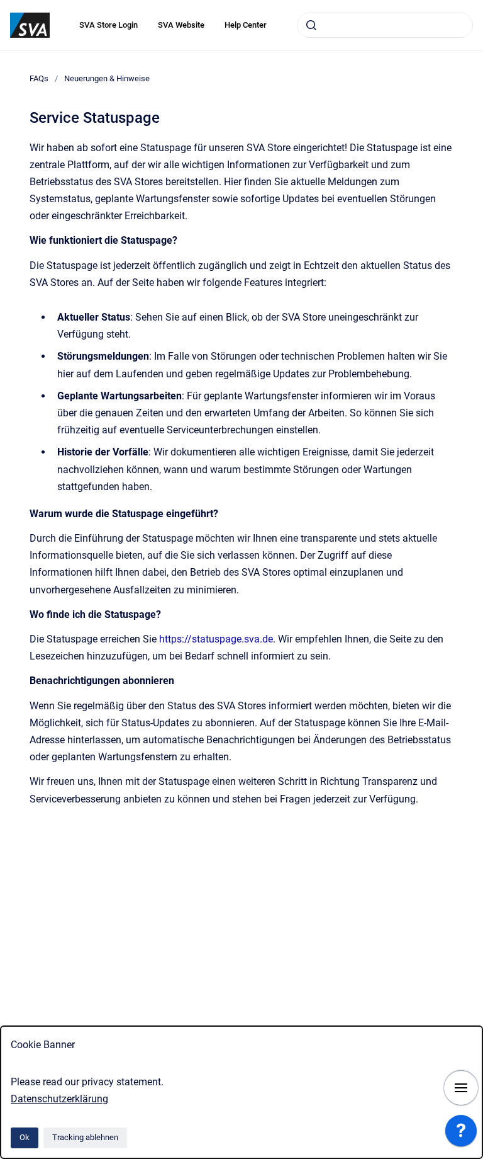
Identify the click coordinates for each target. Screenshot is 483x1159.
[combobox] (384, 25)
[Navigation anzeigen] (461, 1088)
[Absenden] (311, 25)
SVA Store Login (108, 25)
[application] (461, 1134)
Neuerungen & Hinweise (107, 78)
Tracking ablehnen (85, 1137)
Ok (24, 1137)
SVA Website (181, 25)
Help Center (246, 25)
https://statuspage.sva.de (216, 639)
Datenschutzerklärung (59, 1099)
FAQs (39, 78)
